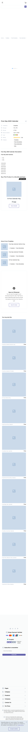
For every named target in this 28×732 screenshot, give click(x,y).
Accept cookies (14, 728)
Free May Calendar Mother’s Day (17, 244)
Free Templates (18, 141)
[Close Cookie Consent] (26, 722)
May (15, 146)
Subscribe (14, 654)
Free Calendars (18, 144)
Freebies (16, 125)
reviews (19, 642)
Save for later (14, 305)
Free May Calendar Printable (16, 252)
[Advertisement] (14, 23)
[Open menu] (2, 2)
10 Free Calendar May (14, 260)
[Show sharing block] (25, 121)
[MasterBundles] (14, 2)
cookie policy (20, 725)
